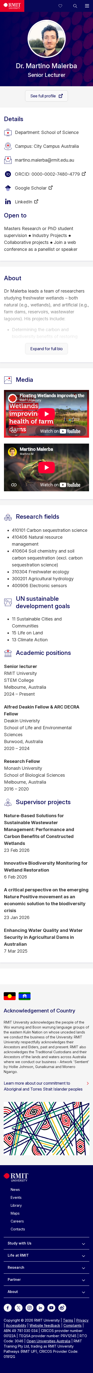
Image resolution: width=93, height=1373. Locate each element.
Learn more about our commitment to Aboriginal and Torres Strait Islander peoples (43, 1086)
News (15, 1189)
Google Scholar (31, 188)
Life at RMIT (18, 1255)
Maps (15, 1213)
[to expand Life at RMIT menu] (83, 1255)
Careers (17, 1221)
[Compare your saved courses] (63, 6)
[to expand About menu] (83, 1292)
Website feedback (45, 1325)
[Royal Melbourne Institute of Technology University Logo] (12, 6)
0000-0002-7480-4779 (55, 174)
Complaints (72, 1325)
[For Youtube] (51, 1307)
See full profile (43, 95)
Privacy (82, 1320)
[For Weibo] (62, 1307)
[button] (75, 6)
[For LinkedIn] (40, 1307)
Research (16, 1267)
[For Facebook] (8, 1307)
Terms (68, 1320)
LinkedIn (23, 201)
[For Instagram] (29, 1307)
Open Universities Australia (48, 1341)
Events (16, 1197)
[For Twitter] (19, 1307)
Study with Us (19, 1243)
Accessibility (16, 1325)
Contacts (18, 1229)
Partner (14, 1279)
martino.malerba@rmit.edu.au (44, 160)
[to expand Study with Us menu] (83, 1243)
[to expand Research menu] (83, 1267)
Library (16, 1205)
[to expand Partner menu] (83, 1280)
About (13, 1291)
